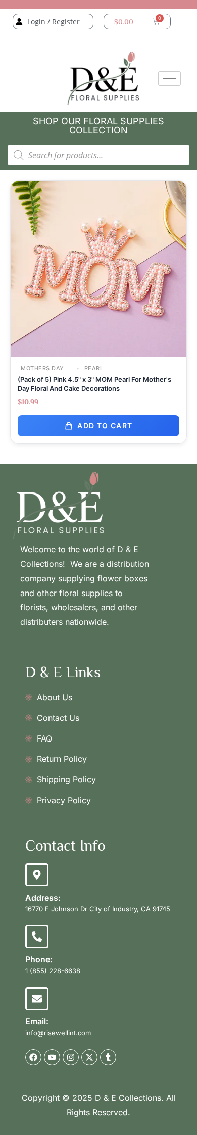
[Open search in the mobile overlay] (98, 155)
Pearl (92, 368)
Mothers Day (42, 368)
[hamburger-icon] (169, 78)
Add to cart (104, 425)
